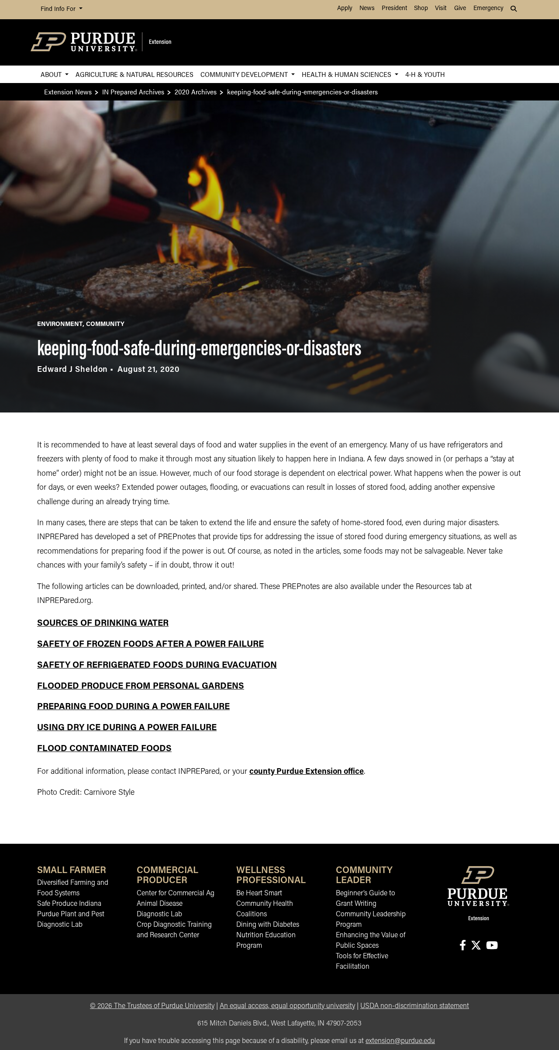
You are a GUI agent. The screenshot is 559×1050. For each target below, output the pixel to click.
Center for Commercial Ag (175, 893)
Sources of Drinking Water (103, 623)
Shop (421, 8)
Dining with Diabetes (267, 925)
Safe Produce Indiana (69, 904)
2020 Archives (196, 92)
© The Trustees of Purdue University (152, 1006)
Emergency (488, 8)
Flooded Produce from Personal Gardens (140, 686)
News (367, 8)
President (394, 8)
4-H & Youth (425, 74)
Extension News (68, 92)
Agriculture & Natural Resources (134, 74)
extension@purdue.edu (400, 1041)
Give (460, 8)
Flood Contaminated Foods (104, 749)
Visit (440, 8)
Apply (344, 8)
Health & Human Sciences (347, 74)
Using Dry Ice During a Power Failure (127, 728)
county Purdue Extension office (306, 772)
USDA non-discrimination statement (414, 1006)
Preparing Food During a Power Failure (133, 707)
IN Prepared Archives (133, 92)
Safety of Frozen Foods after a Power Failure (150, 644)
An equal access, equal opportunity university (287, 1006)
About (52, 74)
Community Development (245, 74)
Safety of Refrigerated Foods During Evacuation (157, 665)
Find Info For (59, 9)
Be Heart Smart (259, 893)
